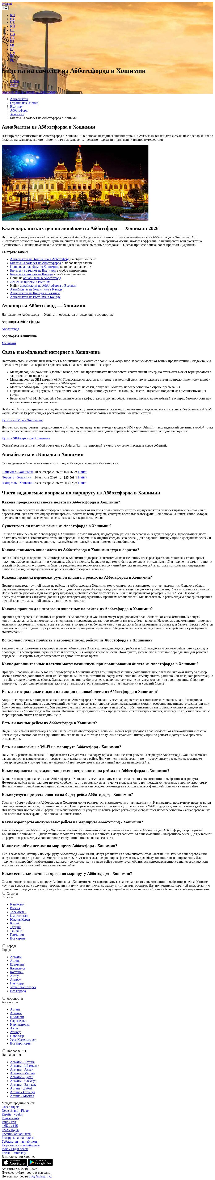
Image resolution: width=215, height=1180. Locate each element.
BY (12, 19)
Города (12, 946)
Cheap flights (10, 1107)
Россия (15, 908)
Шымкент (17, 964)
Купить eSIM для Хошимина (22, 420)
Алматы (16, 957)
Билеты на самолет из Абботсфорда (35, 263)
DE (12, 37)
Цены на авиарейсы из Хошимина (34, 266)
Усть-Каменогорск (23, 987)
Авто (13, 85)
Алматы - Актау (21, 1069)
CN (12, 53)
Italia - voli (9, 1122)
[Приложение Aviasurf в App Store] (15, 1165)
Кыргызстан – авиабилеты (21, 1145)
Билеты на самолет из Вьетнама (33, 270)
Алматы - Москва (22, 1073)
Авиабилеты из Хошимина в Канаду (36, 289)
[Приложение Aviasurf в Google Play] (40, 1165)
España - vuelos (12, 1114)
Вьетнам (16, 106)
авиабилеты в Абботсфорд (42, 278)
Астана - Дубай (21, 1088)
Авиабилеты (19, 99)
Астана (15, 960)
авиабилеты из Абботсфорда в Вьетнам (48, 285)
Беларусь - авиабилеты (18, 1137)
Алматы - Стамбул (23, 1081)
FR (12, 45)
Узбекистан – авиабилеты (20, 1141)
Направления (16, 1051)
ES (12, 41)
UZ (12, 22)
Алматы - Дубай (21, 1077)
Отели (14, 81)
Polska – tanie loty (14, 1153)
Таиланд (16, 931)
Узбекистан (18, 912)
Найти (82, 472)
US (12, 30)
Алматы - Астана (22, 1062)
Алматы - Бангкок (23, 1084)
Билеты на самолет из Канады (31, 274)
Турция (15, 927)
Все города (18, 991)
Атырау (15, 979)
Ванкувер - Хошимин (17, 472)
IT (11, 49)
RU (12, 15)
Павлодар (17, 983)
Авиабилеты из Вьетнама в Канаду (35, 297)
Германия (17, 934)
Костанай (17, 972)
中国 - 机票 (10, 1126)
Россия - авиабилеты (16, 1134)
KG (12, 26)
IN (12, 56)
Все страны (18, 938)
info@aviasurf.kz (40, 1176)
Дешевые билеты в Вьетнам (30, 282)
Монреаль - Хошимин (18, 483)
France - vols (10, 1118)
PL (12, 60)
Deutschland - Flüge (15, 1110)
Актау (14, 976)
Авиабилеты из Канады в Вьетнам (35, 293)
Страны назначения (24, 103)
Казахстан (17, 904)
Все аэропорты (20, 1043)
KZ (5, 7)
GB (12, 34)
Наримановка (20, 1024)
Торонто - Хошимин (16, 477)
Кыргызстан (19, 915)
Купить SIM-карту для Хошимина (26, 438)
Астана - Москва (22, 1096)
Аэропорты (15, 998)
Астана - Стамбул (22, 1092)
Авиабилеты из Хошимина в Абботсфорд (39, 259)
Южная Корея (20, 919)
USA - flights (10, 1130)
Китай (14, 923)
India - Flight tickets (15, 1149)
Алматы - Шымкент (24, 1065)
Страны (12, 893)
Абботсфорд (19, 110)
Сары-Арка (18, 1020)
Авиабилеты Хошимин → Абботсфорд (29, 92)
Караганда (17, 968)
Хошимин (17, 114)
